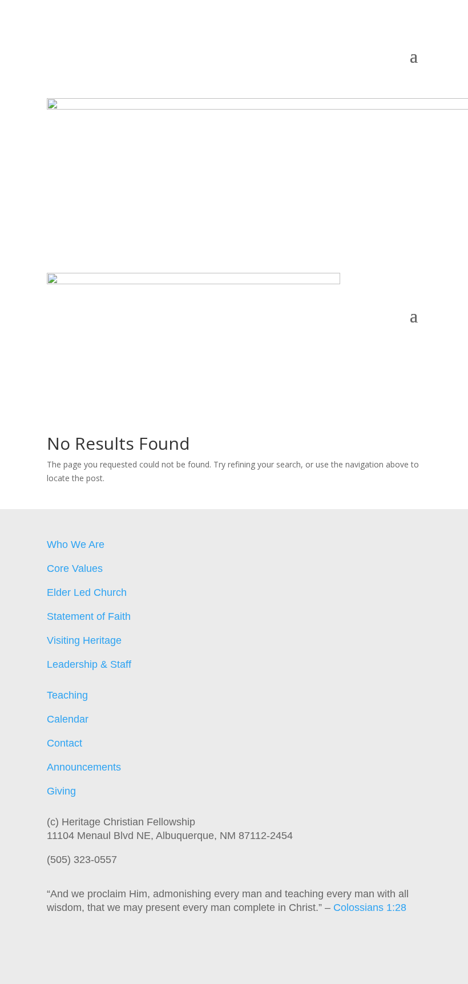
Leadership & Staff (89, 664)
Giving (61, 791)
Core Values (75, 568)
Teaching (67, 695)
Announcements (84, 767)
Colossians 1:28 (369, 907)
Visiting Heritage (84, 640)
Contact (64, 743)
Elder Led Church (87, 592)
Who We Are (75, 544)
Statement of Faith (89, 616)
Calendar (67, 719)
